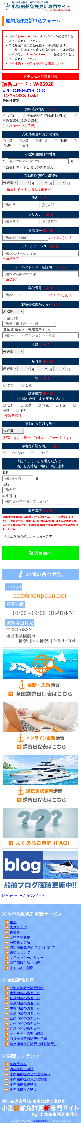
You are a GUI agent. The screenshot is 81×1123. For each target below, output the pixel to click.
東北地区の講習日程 (25, 993)
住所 (62, 405)
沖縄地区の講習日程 (25, 1028)
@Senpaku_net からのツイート (23, 895)
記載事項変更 (20, 937)
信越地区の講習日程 (25, 998)
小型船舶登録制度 (23, 1084)
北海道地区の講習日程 (27, 988)
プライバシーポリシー (27, 957)
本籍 (45, 405)
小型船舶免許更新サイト (42, 1121)
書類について (20, 952)
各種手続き (18, 1064)
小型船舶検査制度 (23, 1089)
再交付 (15, 932)
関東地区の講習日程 (25, 1003)
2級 (25, 141)
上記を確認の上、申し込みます (29, 536)
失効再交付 (18, 927)
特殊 (25, 146)
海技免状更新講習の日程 (28, 1039)
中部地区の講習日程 (25, 1008)
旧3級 (43, 141)
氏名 (27, 405)
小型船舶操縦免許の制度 (28, 1079)
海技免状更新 (20, 942)
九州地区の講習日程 (25, 1023)
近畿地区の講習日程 (25, 1013)
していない (15, 453)
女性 (28, 385)
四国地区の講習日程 (25, 1018)
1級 (9, 141)
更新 (10, 116)
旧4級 (62, 141)
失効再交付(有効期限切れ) (46, 116)
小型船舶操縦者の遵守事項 (30, 1074)
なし (10, 405)
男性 (10, 385)
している (41, 453)
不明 (23, 410)
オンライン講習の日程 (27, 1034)
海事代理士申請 (22, 1069)
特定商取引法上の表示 (27, 963)
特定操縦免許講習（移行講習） (33, 947)
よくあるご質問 (22, 968)
